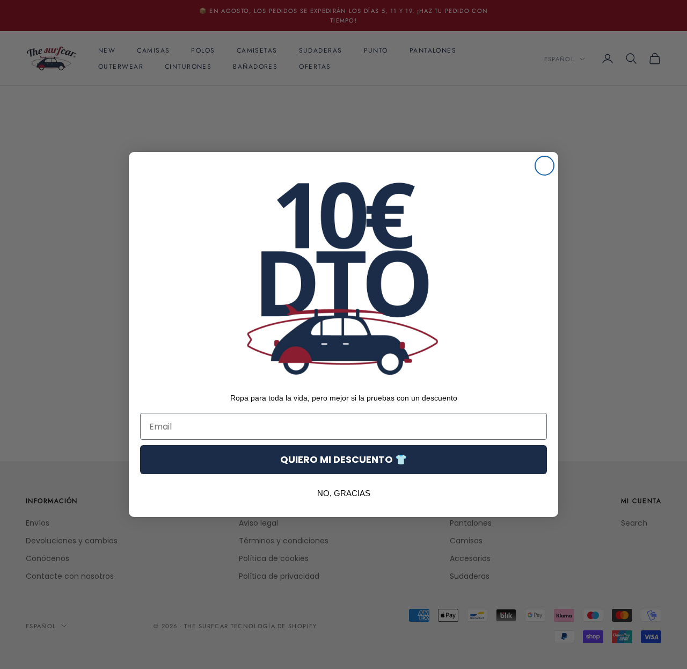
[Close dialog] (544, 165)
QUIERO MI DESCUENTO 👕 (343, 459)
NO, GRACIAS (343, 493)
